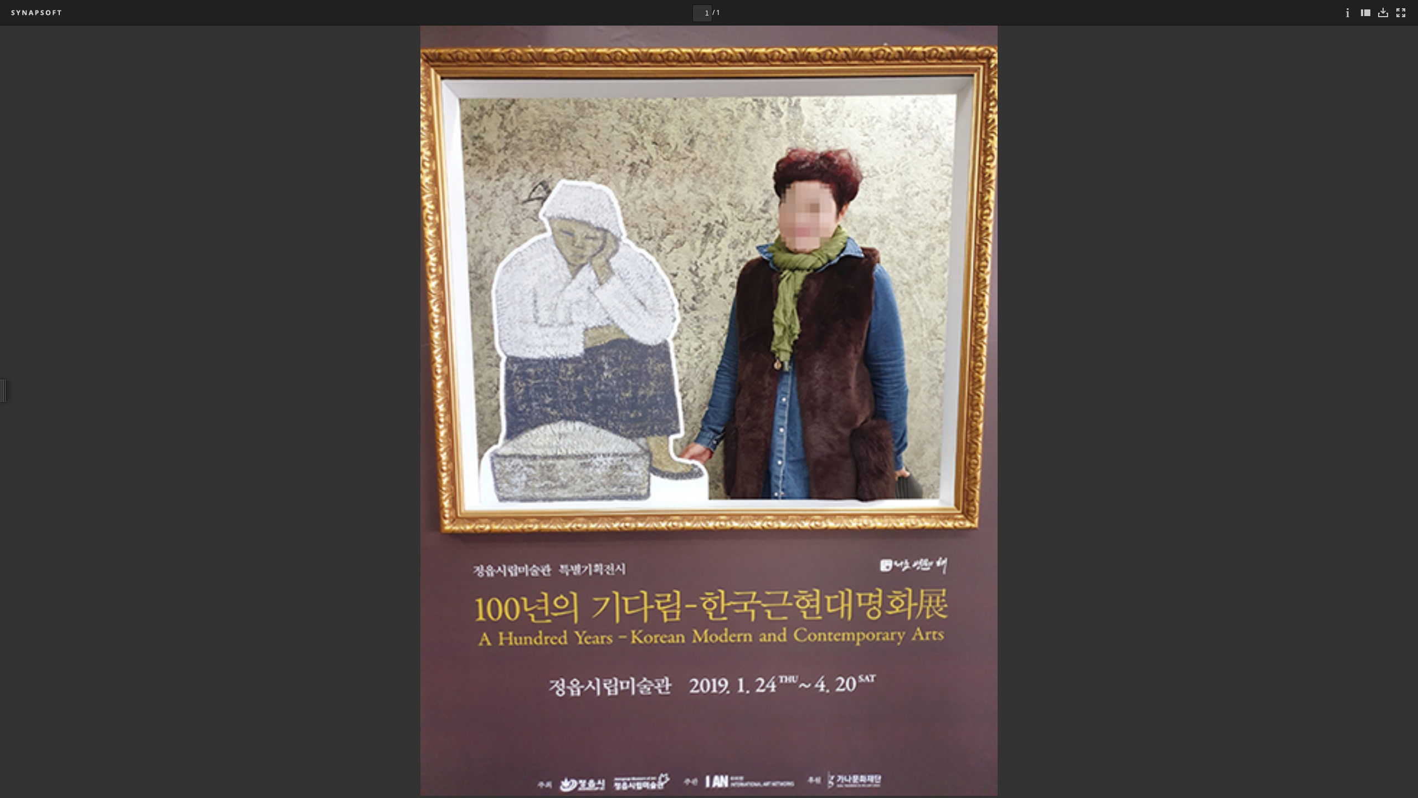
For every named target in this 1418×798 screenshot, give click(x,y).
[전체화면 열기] (1401, 12)
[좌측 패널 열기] (1365, 12)
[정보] (1348, 12)
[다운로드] (1383, 12)
